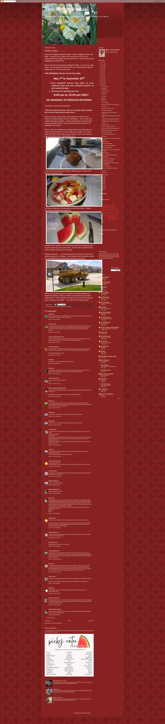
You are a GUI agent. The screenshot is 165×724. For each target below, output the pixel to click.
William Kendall (52, 481)
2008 (101, 189)
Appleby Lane (56, 689)
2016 (101, 83)
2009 (101, 187)
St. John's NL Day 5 (105, 298)
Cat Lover (51, 324)
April (103, 170)
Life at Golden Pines (105, 322)
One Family (51, 471)
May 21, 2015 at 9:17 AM (54, 383)
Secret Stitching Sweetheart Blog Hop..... (109, 366)
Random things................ (107, 124)
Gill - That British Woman (113, 49)
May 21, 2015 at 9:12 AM (54, 373)
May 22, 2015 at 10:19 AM (55, 593)
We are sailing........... (106, 102)
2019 (101, 77)
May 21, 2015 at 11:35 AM (55, 445)
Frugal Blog (103, 307)
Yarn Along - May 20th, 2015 (108, 126)
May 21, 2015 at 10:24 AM (55, 416)
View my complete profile (111, 52)
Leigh (50, 314)
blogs (53, 306)
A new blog (104, 136)
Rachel (50, 412)
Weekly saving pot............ (59, 697)
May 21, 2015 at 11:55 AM (55, 456)
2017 (101, 81)
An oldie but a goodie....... (107, 110)
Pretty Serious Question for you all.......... (110, 130)
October (104, 88)
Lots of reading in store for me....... (109, 134)
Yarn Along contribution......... (108, 143)
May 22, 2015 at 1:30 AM (54, 583)
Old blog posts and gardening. (108, 145)
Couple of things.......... (106, 152)
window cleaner (64, 306)
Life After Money (105, 292)
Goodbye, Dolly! (104, 278)
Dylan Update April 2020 (106, 385)
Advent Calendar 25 (105, 375)
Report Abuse (103, 193)
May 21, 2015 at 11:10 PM (55, 572)
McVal (50, 588)
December (104, 86)
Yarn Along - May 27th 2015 (107, 108)
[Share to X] (61, 304)
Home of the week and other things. (109, 168)
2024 (101, 66)
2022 (101, 71)
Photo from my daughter (106, 342)
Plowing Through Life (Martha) (56, 388)
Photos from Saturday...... (107, 132)
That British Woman (66, 8)
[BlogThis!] (60, 304)
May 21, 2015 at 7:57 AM (54, 355)
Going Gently (104, 287)
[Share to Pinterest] (65, 304)
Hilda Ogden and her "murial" (60, 680)
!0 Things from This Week (106, 303)
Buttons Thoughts (53, 489)
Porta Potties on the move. (107, 160)
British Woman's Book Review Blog (108, 230)
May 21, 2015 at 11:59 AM (55, 466)
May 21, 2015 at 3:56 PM (54, 513)
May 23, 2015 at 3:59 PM (54, 614)
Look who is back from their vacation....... (110, 104)
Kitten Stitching (104, 365)
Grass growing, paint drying (106, 318)
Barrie (50, 306)
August (103, 92)
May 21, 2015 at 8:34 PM (54, 546)
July (103, 94)
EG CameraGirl (52, 346)
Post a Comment (51, 617)
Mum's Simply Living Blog (107, 374)
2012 (101, 181)
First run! (102, 395)
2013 (101, 179)
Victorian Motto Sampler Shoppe (108, 356)
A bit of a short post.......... (107, 166)
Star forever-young (105, 384)
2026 (101, 62)
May (103, 98)
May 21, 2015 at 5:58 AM (54, 319)
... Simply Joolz (104, 389)
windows (69, 306)
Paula (50, 368)
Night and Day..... (105, 141)
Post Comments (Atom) (56, 623)
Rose (50, 563)
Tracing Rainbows (105, 277)
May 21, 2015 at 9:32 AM (54, 407)
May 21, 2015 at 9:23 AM (54, 396)
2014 (101, 177)
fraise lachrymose (105, 360)
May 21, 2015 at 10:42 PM (55, 559)
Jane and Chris (52, 378)
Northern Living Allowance (107, 394)
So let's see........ (105, 106)
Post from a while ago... (106, 147)
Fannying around (104, 293)
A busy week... (104, 390)
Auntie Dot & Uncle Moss (106, 337)
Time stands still (104, 361)
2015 (101, 85)
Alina (50, 359)
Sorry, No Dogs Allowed (105, 308)
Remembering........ (105, 156)
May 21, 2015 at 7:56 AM (54, 342)
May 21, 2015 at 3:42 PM (54, 493)
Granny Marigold (53, 551)
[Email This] (58, 304)
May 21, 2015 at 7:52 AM (54, 332)
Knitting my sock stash (105, 313)
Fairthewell (103, 380)
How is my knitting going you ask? (109, 154)
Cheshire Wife (104, 332)
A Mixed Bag (104, 379)
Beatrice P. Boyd (53, 598)
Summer (58, 306)
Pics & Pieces (104, 341)
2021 (101, 72)
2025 (101, 64)
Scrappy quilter (52, 532)
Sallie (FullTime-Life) (53, 609)
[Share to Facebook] (63, 304)
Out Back (103, 351)
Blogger (89, 713)
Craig (50, 449)
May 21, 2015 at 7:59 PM (54, 537)
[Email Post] (55, 304)
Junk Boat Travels (105, 297)
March (103, 172)
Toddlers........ (104, 100)
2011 (101, 183)
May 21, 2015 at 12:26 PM (55, 476)
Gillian (50, 401)
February (104, 174)
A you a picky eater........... (52, 628)
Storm (102, 288)
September (104, 90)
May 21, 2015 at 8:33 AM (54, 363)
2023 (101, 68)
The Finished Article (105, 317)
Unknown (51, 518)
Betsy (50, 498)
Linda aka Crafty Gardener (55, 336)
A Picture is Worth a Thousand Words (110, 327)
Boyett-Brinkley (104, 346)
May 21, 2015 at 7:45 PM (54, 527)
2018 (101, 79)
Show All (118, 398)
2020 (101, 74)
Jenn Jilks (51, 429)
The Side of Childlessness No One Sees (109, 328)
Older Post (90, 620)
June (103, 96)
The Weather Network (104, 199)
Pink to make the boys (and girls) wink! (110, 128)
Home (69, 620)
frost (55, 306)
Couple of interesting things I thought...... (110, 119)
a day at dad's (103, 352)
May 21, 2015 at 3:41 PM (54, 484)
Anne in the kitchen (53, 461)
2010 (101, 185)
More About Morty (104, 323)
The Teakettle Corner (106, 370)
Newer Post (48, 620)
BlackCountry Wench (106, 312)
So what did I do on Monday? (108, 159)
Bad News (103, 347)
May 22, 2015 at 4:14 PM (54, 604)
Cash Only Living (105, 302)
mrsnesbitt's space (105, 336)
